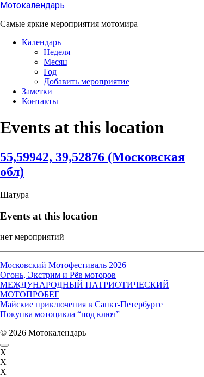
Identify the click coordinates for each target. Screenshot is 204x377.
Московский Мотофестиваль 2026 (63, 265)
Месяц (55, 61)
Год (50, 71)
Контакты (40, 101)
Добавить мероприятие (86, 81)
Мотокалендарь (32, 5)
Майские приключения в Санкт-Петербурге (81, 304)
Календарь (41, 42)
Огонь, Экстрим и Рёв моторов (58, 274)
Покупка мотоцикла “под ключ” (60, 314)
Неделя (57, 52)
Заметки (37, 91)
